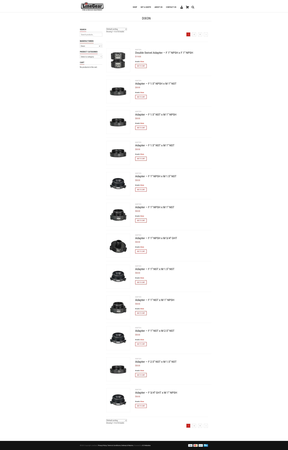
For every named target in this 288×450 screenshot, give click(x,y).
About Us (158, 7)
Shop (135, 7)
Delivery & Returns (127, 445)
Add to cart (141, 66)
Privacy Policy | (103, 445)
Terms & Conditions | (114, 445)
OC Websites (146, 445)
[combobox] (91, 46)
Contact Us (171, 7)
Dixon (142, 61)
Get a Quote (146, 7)
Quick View (112, 69)
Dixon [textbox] (90, 46)
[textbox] (91, 56)
